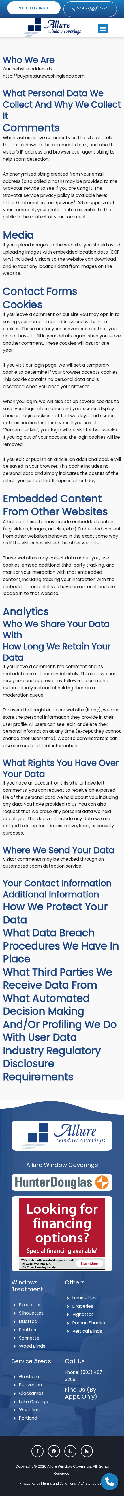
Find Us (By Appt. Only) (81, 1393)
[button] (103, 29)
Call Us (75, 1361)
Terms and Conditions (59, 1483)
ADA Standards (90, 1483)
